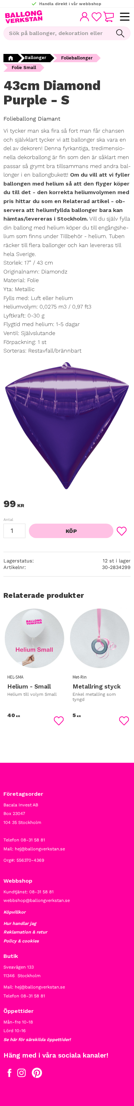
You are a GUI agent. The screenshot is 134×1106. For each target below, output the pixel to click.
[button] (125, 17)
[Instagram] (21, 1074)
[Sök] (120, 33)
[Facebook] (9, 1074)
